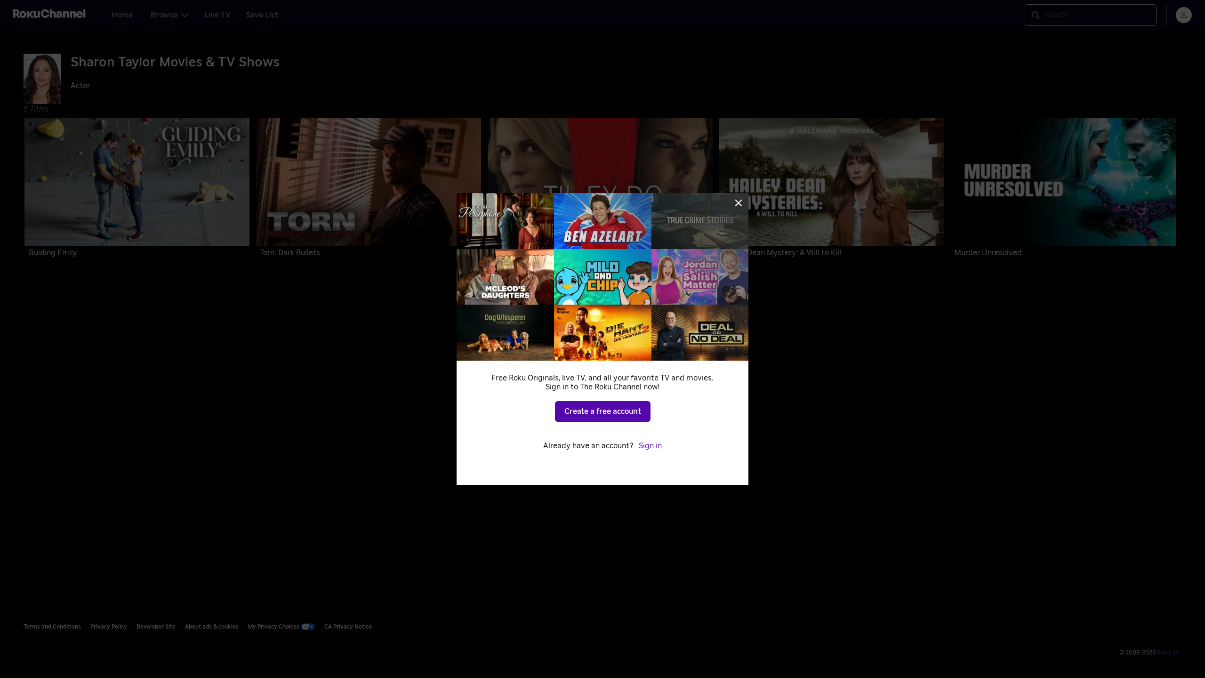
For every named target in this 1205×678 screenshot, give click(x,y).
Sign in (650, 446)
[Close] (738, 202)
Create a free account (602, 411)
